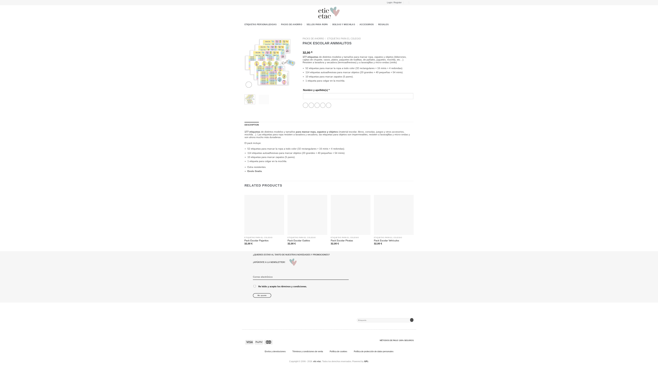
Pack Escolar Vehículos (386, 240)
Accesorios (367, 24)
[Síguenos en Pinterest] (255, 2)
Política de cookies (338, 351)
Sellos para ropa (317, 24)
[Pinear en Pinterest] (323, 105)
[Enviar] (411, 320)
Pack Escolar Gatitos (299, 240)
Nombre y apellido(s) (316, 90)
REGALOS (383, 24)
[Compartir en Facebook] (305, 105)
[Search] (412, 2)
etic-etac (317, 361)
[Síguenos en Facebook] (246, 2)
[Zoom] (249, 85)
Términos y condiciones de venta (307, 351)
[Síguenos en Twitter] (252, 2)
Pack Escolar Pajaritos (256, 240)
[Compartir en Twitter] (311, 105)
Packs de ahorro (291, 24)
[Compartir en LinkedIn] (328, 105)
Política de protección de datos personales (373, 351)
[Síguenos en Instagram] (249, 2)
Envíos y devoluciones (275, 351)
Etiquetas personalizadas (261, 24)
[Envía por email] (317, 105)
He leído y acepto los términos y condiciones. (282, 286)
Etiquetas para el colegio (344, 38)
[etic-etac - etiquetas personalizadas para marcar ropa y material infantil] (329, 12)
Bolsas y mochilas (343, 24)
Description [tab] (252, 125)
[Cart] (406, 3)
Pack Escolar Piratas (342, 240)
